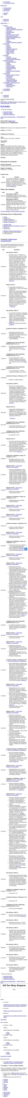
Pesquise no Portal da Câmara (7, 99)
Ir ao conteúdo (6, 1)
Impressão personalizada (9, 114)
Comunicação (6, 73)
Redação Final (6, 228)
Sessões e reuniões (10, 65)
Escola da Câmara (10, 50)
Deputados (5, 55)
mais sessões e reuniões (6, 1056)
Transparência (9, 84)
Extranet (5, 1096)
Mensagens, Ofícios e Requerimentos (11, 231)
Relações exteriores (10, 38)
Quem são (8, 56)
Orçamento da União (11, 68)
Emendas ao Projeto (7, 219)
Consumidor (9, 30)
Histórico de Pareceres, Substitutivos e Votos (13, 226)
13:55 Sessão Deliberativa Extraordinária (14, 533)
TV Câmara (9, 77)
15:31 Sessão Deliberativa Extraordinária (14, 466)
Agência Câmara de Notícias (12, 75)
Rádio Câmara (9, 76)
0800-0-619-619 (15, 1073)
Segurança (8, 41)
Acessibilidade (6, 9)
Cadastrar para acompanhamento (8, 117)
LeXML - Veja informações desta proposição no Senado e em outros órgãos (13, 1062)
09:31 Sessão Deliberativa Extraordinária (14, 488)
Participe (8, 72)
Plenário (8, 63)
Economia (8, 33)
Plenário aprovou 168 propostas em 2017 (12, 1011)
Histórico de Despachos (8, 222)
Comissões (8, 64)
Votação (24, 585)
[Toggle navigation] (7, 23)
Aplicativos (6, 1094)
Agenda (8, 45)
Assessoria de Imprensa (11, 80)
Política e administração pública (13, 37)
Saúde (7, 40)
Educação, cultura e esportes (12, 34)
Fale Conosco (6, 10)
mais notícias (3, 1019)
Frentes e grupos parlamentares (13, 59)
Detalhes (8, 1034)
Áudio (7, 1032)
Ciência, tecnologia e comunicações (14, 29)
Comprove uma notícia (11, 81)
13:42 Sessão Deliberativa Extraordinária (14, 506)
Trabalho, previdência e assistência (14, 42)
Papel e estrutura (10, 51)
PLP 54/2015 (5, 106)
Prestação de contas (10, 85)
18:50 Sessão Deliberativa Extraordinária (14, 515)
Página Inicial (4, 102)
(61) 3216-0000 (20, 1074)
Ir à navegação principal (8, 3)
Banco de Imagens (10, 78)
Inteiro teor (12, 121)
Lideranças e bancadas (11, 58)
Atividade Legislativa (8, 60)
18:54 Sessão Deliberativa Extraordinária (14, 712)
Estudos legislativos (10, 67)
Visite (7, 54)
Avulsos (5, 217)
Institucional (6, 43)
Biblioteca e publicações (11, 49)
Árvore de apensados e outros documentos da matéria (13, 211)
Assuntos (5, 25)
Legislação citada (7, 224)
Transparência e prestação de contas (11, 82)
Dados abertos (9, 86)
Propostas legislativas (11, 62)
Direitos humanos (10, 32)
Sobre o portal (6, 1092)
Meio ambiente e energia (11, 36)
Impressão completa (7, 113)
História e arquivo (10, 52)
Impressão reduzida (7, 111)
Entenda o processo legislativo (13, 71)
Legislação (8, 69)
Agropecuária (9, 27)
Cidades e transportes (11, 28)
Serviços (8, 46)
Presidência (8, 47)
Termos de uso (6, 1093)
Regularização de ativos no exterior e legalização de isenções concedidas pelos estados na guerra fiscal (15, 1005)
